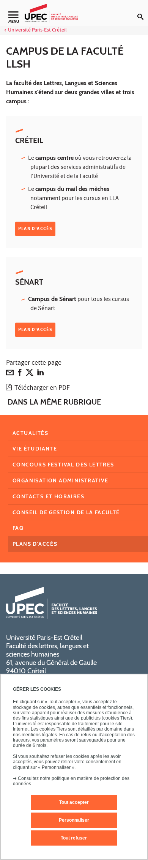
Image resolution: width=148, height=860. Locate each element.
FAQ (18, 528)
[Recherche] (142, 10)
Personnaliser (74, 820)
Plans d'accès (35, 543)
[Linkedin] (40, 374)
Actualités (30, 433)
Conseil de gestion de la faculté (66, 512)
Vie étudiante (35, 448)
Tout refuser (74, 838)
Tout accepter (74, 802)
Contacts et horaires (48, 496)
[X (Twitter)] (29, 374)
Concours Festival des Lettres (63, 464)
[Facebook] (19, 374)
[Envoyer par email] (10, 374)
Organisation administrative (61, 480)
